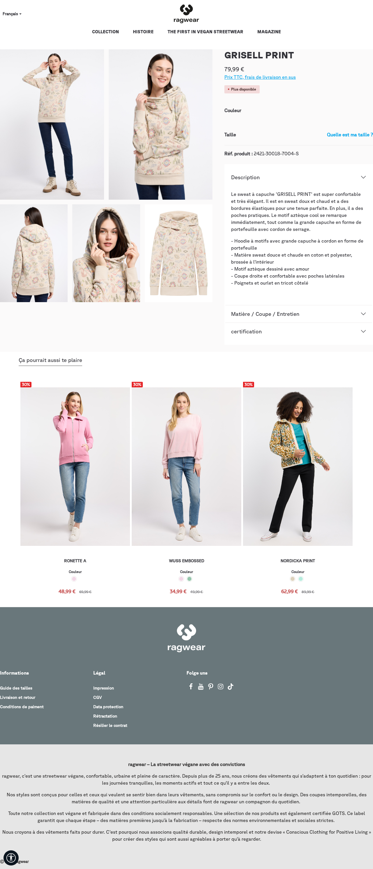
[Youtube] (201, 688)
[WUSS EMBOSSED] (186, 466)
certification (246, 331)
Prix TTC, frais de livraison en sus (260, 77)
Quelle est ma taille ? (350, 134)
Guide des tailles (16, 688)
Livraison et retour (17, 697)
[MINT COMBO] (301, 579)
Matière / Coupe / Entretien (265, 314)
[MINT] (189, 579)
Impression (103, 688)
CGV (97, 697)
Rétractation (105, 716)
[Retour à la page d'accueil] (186, 14)
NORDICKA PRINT (298, 560)
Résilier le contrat (110, 725)
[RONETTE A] (75, 466)
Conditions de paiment (22, 706)
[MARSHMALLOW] (74, 579)
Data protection (108, 706)
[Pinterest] (211, 688)
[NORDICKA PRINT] (298, 466)
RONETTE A (75, 560)
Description (245, 177)
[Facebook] (191, 688)
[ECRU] (292, 579)
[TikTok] (230, 688)
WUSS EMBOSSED (186, 560)
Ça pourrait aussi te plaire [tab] (50, 360)
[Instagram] (221, 688)
